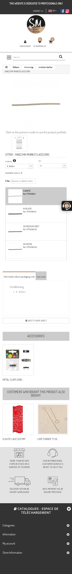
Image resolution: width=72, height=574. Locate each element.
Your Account (25, 46)
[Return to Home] (6, 67)
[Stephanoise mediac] (36, 24)
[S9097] (18, 419)
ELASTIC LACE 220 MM (14, 439)
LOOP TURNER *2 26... (48, 439)
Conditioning (8, 161)
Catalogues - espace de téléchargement (37, 511)
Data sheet (41, 276)
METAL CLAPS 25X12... (13, 379)
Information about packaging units (19, 276)
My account (9, 543)
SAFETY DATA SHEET (37, 320)
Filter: (7, 181)
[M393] (52, 419)
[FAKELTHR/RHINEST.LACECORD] (19, 143)
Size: (40, 161)
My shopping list (39, 46)
